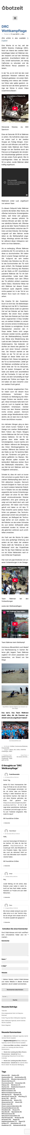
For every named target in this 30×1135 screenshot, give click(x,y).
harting (23, 1096)
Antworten (7, 823)
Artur (10, 873)
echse (6, 1087)
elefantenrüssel (18, 1087)
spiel (17, 1119)
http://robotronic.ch (16, 845)
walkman (7, 1125)
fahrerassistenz (9, 1091)
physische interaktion (11, 1116)
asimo (16, 1075)
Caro (10, 905)
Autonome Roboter (21, 746)
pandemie (17, 1112)
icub (6, 1098)
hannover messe (9, 1096)
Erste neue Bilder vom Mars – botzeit (14, 1045)
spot (22, 1121)
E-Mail (4, 966)
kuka (18, 749)
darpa (11, 749)
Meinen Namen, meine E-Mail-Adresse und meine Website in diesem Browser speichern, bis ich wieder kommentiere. (15, 982)
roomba (7, 1119)
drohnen (16, 1085)
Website (4, 972)
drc (15, 749)
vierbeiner (16, 1123)
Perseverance (9, 1114)
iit (14, 1098)
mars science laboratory (12, 1106)
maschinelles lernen (11, 1108)
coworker (20, 1083)
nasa (16, 1110)
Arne (5, 1036)
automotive (21, 1077)
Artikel (12, 746)
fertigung (7, 1094)
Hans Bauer (12, 831)
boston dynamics (19, 1079)
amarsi (6, 1075)
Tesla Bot (4, 1010)
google (18, 1094)
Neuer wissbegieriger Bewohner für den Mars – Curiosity (13, 1056)
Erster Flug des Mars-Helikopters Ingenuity (14, 1018)
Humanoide (5, 748)
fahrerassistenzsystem (12, 1093)
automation (8, 1077)
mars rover (7, 1104)
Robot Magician (6, 1025)
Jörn (22, 34)
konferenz (7, 1100)
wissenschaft (20, 1125)
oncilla (6, 1112)
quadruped (8, 1117)
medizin (7, 1110)
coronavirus (8, 1083)
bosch (6, 1079)
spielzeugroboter (10, 1121)
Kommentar (5, 941)
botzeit (14, 8)
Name (4, 959)
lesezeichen (8, 1102)
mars (19, 1102)
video (10, 751)
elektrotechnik (9, 1089)
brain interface (9, 1081)
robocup (20, 1117)
